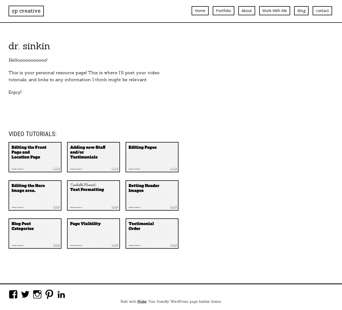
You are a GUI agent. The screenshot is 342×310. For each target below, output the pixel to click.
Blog (301, 10)
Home (200, 10)
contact (322, 10)
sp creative (26, 10)
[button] (35, 157)
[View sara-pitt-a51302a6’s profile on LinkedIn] (61, 294)
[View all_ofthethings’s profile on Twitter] (25, 294)
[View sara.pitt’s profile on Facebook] (13, 294)
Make (141, 301)
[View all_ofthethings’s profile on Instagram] (37, 294)
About (247, 10)
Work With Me (274, 10)
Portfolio (223, 10)
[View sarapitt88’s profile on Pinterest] (49, 294)
